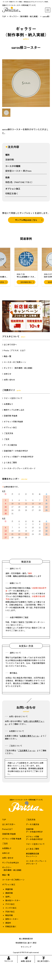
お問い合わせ (26, 961)
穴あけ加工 (10, 911)
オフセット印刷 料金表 (13, 421)
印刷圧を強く (11, 193)
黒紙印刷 (9, 893)
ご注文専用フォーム (26, 750)
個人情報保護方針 (26, 938)
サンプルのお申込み (10, 862)
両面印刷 (9, 889)
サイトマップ (26, 947)
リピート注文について (13, 398)
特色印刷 (9, 915)
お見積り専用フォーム (29, 735)
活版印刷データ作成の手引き (16, 450)
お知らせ (7, 373)
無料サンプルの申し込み (14, 409)
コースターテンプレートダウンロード (19, 468)
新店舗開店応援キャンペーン (32, 855)
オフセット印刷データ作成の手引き (19, 456)
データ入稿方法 (10, 445)
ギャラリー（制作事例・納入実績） (24, 16)
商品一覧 (7, 356)
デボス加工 (10, 904)
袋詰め (8, 922)
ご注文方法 (8, 433)
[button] (5, 265)
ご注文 (6, 439)
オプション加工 (10, 427)
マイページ (8, 961)
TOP (4, 16)
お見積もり (8, 404)
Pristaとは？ (7, 829)
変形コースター (11, 919)
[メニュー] (47, 10)
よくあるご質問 (10, 462)
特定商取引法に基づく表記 (26, 942)
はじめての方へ (43, 961)
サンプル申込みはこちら (26, 220)
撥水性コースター (12, 900)
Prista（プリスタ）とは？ (15, 350)
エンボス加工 (11, 907)
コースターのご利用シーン (15, 362)
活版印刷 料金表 (10, 415)
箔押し (8, 896)
